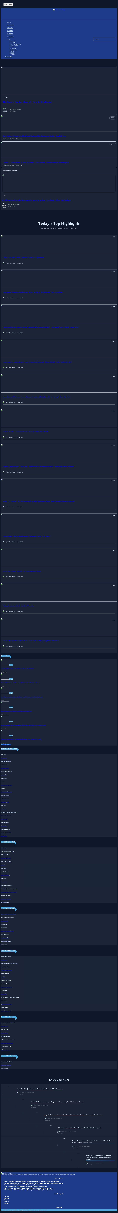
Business (6, 1198)
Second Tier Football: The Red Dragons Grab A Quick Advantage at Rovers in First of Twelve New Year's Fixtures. (39, 501)
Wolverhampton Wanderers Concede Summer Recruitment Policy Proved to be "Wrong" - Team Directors (36, 397)
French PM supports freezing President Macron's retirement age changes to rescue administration (31, 1181)
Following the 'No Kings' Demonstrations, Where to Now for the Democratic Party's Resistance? (33, 292)
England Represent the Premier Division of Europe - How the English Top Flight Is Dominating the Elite (33, 1183)
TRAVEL (13, 54)
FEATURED (10, 37)
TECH (12, 53)
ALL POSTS (10, 25)
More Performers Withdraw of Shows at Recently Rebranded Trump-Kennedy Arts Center (29, 1190)
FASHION (10, 34)
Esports (6, 1200)
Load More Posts (6, 744)
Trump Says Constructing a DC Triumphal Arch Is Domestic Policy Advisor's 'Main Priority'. (21, 739)
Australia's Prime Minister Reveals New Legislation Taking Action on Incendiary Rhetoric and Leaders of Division (38, 466)
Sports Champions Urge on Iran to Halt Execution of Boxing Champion (35, 4)
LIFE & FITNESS (16, 44)
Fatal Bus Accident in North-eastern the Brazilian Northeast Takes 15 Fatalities (36, 200)
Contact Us (8, 57)
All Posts (6, 1196)
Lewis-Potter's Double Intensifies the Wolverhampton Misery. (22, 571)
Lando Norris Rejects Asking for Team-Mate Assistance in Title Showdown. (17, 668)
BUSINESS (10, 28)
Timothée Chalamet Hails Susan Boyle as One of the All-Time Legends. (16, 711)
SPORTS (13, 51)
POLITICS (14, 50)
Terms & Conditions (13, 1210)
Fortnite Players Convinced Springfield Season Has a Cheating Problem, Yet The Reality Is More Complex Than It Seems (40, 327)
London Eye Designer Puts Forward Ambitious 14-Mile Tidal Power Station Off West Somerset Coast (23, 725)
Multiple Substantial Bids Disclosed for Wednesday (18, 606)
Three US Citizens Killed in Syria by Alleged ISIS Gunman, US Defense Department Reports (36, 162)
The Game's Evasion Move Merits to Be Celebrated (27, 102)
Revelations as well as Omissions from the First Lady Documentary (23, 1185)
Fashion (6, 1201)
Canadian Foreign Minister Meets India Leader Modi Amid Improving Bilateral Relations (31, 641)
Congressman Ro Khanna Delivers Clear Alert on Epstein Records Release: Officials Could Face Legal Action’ (37, 362)
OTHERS (13, 48)
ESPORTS (10, 31)
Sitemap (21, 1210)
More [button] (9, 39)
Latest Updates (8, 4)
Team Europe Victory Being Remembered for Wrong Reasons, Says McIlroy (25, 1186)
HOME (9, 22)
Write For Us (4, 1210)
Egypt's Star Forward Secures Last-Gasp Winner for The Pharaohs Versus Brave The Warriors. (22, 696)
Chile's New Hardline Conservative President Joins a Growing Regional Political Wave (28, 1188)
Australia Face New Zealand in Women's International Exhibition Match (25, 432)
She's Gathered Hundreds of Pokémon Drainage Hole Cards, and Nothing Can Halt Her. (34, 136)
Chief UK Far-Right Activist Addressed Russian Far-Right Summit (23, 257)
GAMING (13, 41)
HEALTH (13, 42)
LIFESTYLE (14, 45)
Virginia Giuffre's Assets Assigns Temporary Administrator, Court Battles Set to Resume (20, 682)
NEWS (12, 47)
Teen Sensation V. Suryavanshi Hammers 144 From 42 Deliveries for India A (26, 536)
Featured (6, 1203)
